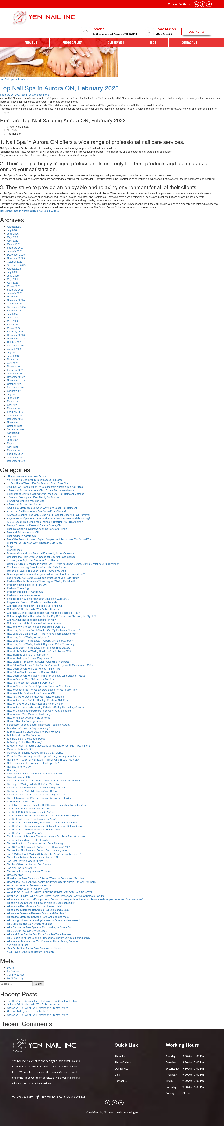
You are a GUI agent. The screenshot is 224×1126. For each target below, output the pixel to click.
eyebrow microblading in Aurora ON (27, 584)
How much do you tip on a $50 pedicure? (29, 658)
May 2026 (12, 237)
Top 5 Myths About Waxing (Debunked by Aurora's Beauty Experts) (44, 854)
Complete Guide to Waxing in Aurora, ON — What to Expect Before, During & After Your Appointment (63, 563)
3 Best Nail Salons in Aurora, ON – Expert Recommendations (41, 490)
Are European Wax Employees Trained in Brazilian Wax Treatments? (45, 521)
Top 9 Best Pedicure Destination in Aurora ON (32, 857)
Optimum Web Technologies (121, 1112)
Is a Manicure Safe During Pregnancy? (28, 728)
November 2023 (16, 338)
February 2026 (15, 247)
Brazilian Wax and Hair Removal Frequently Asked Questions (41, 553)
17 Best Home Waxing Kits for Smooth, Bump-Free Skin (38, 483)
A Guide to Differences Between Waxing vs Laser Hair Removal (42, 508)
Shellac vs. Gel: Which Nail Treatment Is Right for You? (37, 794)
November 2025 (16, 258)
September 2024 (16, 307)
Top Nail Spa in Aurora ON (14, 79)
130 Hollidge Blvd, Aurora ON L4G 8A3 (115, 33)
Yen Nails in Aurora (17, 944)
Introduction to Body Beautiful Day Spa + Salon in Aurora (38, 724)
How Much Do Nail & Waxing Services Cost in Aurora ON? (39, 651)
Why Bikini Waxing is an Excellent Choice (29, 924)
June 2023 (13, 356)
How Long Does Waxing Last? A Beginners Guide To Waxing (40, 644)
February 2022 (15, 412)
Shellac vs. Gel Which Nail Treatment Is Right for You (36, 787)
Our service (116, 42)
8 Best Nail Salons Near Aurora (24, 504)
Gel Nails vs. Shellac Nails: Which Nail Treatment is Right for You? (43, 612)
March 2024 (13, 328)
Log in (10, 967)
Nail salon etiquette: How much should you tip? (33, 763)
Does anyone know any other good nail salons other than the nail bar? (46, 574)
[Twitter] (114, 1102)
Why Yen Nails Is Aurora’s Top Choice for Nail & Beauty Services (42, 941)
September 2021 (16, 429)
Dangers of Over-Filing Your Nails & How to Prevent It (36, 570)
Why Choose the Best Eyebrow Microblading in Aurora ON (39, 927)
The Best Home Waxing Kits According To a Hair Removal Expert (43, 815)
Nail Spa (4, 211)
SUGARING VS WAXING (20, 801)
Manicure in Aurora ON (20, 749)
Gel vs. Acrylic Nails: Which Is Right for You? (31, 619)
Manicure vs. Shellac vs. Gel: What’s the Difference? (36, 752)
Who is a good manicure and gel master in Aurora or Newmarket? (43, 920)
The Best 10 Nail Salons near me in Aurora (30, 812)
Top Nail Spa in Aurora (46, 211)
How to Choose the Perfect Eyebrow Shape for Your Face (39, 686)
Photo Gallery (72, 42)
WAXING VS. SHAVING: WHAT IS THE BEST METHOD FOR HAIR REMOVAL (50, 892)
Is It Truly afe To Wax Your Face (24, 735)
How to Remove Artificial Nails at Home (28, 717)
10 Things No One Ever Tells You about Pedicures (34, 480)
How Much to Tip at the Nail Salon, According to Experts (38, 661)
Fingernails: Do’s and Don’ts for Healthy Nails (32, 602)
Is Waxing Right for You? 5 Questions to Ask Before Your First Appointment (48, 745)
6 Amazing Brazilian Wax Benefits (25, 501)
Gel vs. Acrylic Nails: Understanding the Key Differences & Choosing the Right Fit (51, 616)
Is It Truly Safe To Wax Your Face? (26, 738)
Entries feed (13, 971)
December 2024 (16, 296)
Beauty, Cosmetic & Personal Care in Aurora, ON (34, 525)
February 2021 (15, 454)
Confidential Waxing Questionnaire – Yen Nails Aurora (36, 567)
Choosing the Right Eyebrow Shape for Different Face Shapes (41, 556)
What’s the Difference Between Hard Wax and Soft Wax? (38, 917)
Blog (152, 42)
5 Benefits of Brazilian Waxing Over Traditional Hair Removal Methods (45, 494)
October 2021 (14, 426)
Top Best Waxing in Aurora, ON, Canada (29, 864)
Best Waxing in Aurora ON (21, 535)
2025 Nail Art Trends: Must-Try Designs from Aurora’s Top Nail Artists (45, 487)
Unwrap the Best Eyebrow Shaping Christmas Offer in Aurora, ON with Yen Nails (51, 882)
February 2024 (15, 331)
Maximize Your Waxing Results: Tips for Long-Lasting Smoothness (43, 756)
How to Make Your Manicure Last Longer (29, 714)
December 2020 (16, 460)
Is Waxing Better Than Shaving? (25, 742)
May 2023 (12, 359)
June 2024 (13, 317)
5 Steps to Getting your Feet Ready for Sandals (33, 497)
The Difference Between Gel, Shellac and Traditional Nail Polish (42, 822)
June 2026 (13, 233)
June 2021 (13, 440)
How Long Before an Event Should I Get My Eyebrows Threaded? (43, 630)
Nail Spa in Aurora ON (21, 211)
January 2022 (14, 415)
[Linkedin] (121, 1102)
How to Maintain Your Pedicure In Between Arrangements (39, 710)
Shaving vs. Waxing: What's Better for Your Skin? (34, 784)
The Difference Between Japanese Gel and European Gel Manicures (45, 826)
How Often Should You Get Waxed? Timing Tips (33, 668)
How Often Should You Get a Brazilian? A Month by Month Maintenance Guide (50, 665)
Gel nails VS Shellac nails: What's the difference (33, 609)
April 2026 (12, 240)
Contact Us (189, 42)
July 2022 (12, 394)
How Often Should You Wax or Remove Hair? (32, 672)
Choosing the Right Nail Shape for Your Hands (32, 560)
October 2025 (14, 261)
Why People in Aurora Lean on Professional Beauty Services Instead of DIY (48, 937)
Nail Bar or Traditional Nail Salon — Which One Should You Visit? (43, 759)
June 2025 (13, 275)
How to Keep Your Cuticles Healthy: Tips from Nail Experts (39, 700)
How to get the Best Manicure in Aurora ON (31, 693)
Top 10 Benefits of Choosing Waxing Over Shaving (35, 843)
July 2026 (12, 230)
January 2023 (14, 373)
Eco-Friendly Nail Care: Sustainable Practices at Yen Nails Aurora (43, 577)
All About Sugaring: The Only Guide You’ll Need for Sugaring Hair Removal (48, 515)
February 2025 (15, 289)
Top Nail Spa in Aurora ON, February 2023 (59, 87)
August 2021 (14, 433)
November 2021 (16, 422)
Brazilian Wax (14, 549)
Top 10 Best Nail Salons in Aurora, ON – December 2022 (38, 847)
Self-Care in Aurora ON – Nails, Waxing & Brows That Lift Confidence (45, 780)
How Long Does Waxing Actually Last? (28, 637)
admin (24, 94)
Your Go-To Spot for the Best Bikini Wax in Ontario (34, 948)
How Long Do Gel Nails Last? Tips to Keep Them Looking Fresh (42, 633)
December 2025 (16, 254)
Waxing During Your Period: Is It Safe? (28, 889)
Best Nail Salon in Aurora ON (23, 532)
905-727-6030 (164, 33)
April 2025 (12, 282)
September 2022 (16, 387)
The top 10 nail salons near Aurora (26, 476)
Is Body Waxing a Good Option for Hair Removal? (34, 731)
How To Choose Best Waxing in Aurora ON (30, 682)
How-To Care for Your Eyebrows (25, 721)
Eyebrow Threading (18, 588)
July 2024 (12, 314)
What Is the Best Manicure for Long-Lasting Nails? (35, 906)
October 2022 (14, 384)
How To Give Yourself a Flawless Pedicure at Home (35, 696)
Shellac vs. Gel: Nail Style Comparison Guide (32, 791)
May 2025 (12, 279)
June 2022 (13, 398)
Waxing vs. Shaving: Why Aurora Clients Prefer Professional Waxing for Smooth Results (55, 896)
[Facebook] (107, 1102)
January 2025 (14, 293)
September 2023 (16, 345)
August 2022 (14, 391)
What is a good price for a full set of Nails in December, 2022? (41, 903)
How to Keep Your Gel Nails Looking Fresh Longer (35, 703)
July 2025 (12, 272)
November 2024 (16, 300)
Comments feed (16, 974)
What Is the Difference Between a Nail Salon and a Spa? (38, 910)
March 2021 (13, 450)
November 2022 (16, 380)
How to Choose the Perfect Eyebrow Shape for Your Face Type (42, 689)
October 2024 (14, 303)
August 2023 (14, 349)
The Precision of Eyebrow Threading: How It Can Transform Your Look (46, 836)
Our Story (12, 770)
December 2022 (16, 377)
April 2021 (12, 447)
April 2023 (12, 363)
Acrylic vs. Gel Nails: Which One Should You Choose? (36, 511)
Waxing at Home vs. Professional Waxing (29, 885)
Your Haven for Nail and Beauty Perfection (30, 951)
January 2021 (14, 457)
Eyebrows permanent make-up (24, 595)
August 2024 (14, 310)
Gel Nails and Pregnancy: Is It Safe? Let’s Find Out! (35, 605)
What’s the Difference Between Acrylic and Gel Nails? (36, 913)
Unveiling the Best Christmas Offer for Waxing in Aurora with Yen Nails (45, 878)
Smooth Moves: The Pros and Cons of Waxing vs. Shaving (39, 798)
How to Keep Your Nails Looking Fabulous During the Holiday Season (45, 707)
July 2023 (12, 352)
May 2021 (12, 443)
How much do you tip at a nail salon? (27, 654)
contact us (197, 31)
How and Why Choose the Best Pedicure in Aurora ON (37, 626)
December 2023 (16, 335)
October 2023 (14, 342)
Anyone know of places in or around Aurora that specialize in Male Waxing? (48, 518)
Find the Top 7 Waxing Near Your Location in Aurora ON (38, 598)
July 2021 (12, 436)
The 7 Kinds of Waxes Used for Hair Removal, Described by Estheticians (47, 805)
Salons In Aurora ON (18, 777)
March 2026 (13, 244)
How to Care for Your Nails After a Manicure (31, 679)
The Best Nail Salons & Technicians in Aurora (32, 819)
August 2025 (14, 268)
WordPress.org (15, 978)
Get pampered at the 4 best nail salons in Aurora (34, 623)
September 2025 (16, 265)
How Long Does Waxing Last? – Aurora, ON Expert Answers (40, 640)
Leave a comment (39, 94)
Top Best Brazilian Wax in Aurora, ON (27, 861)
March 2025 (13, 286)
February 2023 (15, 370)
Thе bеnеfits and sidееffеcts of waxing (28, 840)
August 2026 (14, 226)
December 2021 (16, 419)
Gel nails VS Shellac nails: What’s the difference (33, 1004)
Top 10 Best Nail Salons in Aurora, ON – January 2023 (37, 850)
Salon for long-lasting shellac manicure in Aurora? (34, 773)
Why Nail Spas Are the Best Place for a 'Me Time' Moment (39, 934)
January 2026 (14, 251)
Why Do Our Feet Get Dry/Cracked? (27, 931)
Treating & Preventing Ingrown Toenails (29, 871)
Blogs (10, 546)
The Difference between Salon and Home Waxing (34, 829)
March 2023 (13, 366)
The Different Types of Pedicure (24, 833)
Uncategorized (15, 875)
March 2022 (13, 408)
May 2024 (12, 321)
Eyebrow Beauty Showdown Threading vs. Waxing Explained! (41, 581)
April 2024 (12, 324)
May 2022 (12, 401)
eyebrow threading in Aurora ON (25, 591)
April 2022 (12, 405)
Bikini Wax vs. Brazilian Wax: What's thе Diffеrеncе (35, 542)
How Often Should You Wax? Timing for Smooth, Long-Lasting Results (46, 675)
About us (31, 42)
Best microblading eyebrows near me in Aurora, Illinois (37, 528)
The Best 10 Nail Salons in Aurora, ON (28, 808)
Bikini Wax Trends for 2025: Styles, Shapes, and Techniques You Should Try (49, 539)
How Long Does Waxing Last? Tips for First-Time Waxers (38, 647)
